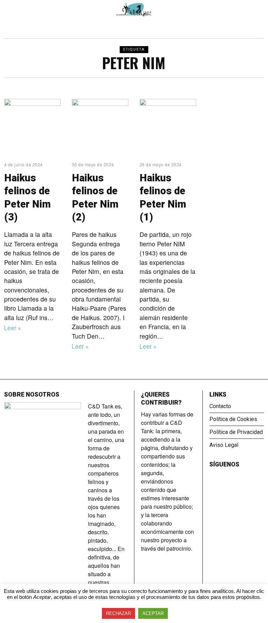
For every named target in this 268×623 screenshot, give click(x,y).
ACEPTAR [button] (153, 613)
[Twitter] (223, 476)
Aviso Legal (223, 445)
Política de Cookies (233, 419)
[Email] (232, 476)
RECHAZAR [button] (118, 613)
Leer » (12, 328)
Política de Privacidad (236, 432)
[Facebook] (213, 476)
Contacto (220, 406)
